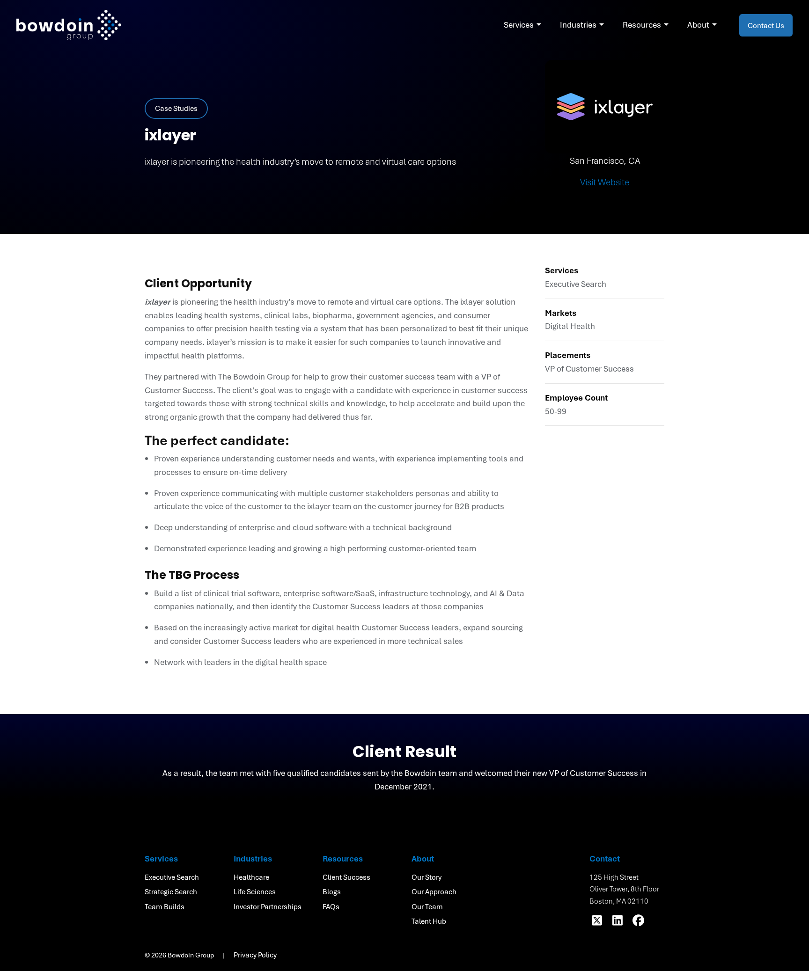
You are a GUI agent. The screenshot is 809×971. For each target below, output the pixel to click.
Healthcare (251, 877)
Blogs (332, 891)
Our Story (426, 877)
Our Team (427, 906)
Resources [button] (642, 24)
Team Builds (164, 906)
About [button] (698, 24)
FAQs (331, 906)
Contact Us (766, 25)
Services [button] (519, 24)
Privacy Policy (255, 954)
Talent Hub (429, 921)
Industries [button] (578, 24)
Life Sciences (255, 891)
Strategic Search (171, 891)
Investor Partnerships (268, 906)
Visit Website (604, 182)
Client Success (346, 877)
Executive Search (172, 877)
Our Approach (434, 891)
